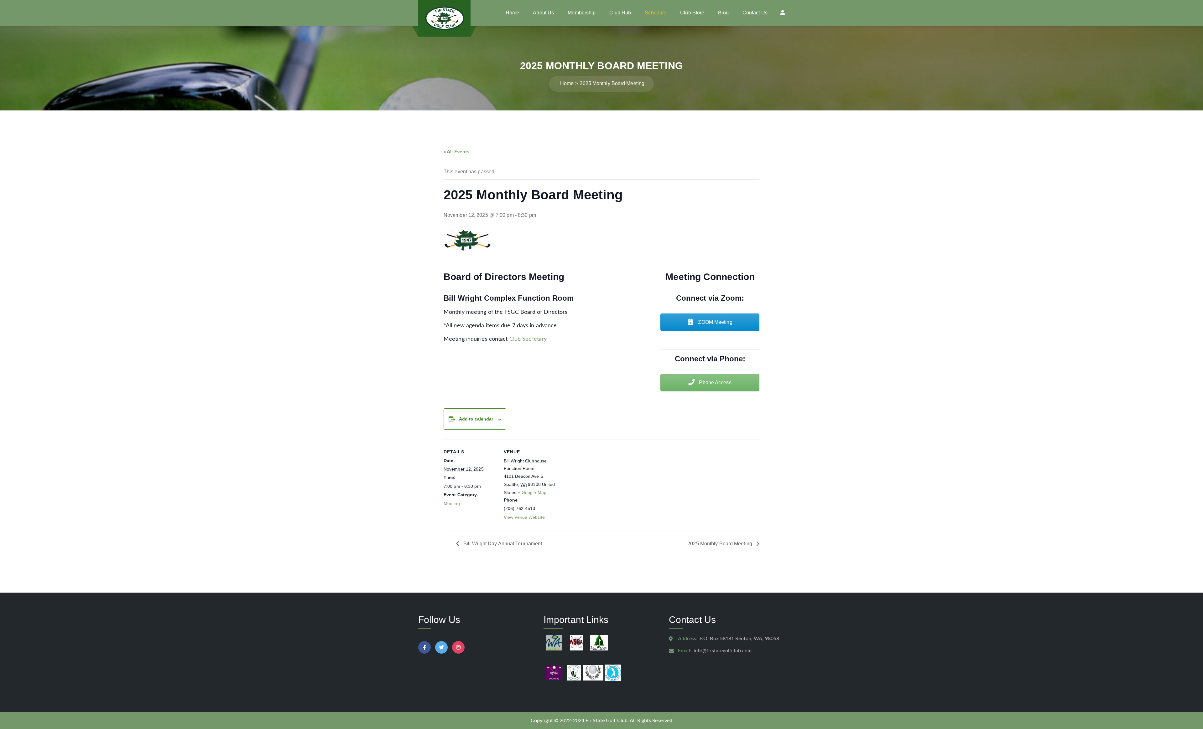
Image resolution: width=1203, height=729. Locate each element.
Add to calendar (476, 418)
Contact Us (755, 12)
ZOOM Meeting (714, 322)
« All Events (456, 151)
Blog (723, 12)
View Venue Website (524, 517)
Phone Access (714, 382)
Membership (582, 12)
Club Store (692, 12)
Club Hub (620, 12)
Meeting (452, 503)
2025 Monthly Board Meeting (720, 543)
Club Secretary (528, 339)
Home (512, 12)
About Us (543, 12)
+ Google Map (532, 492)
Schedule (655, 12)
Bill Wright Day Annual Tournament (502, 543)
